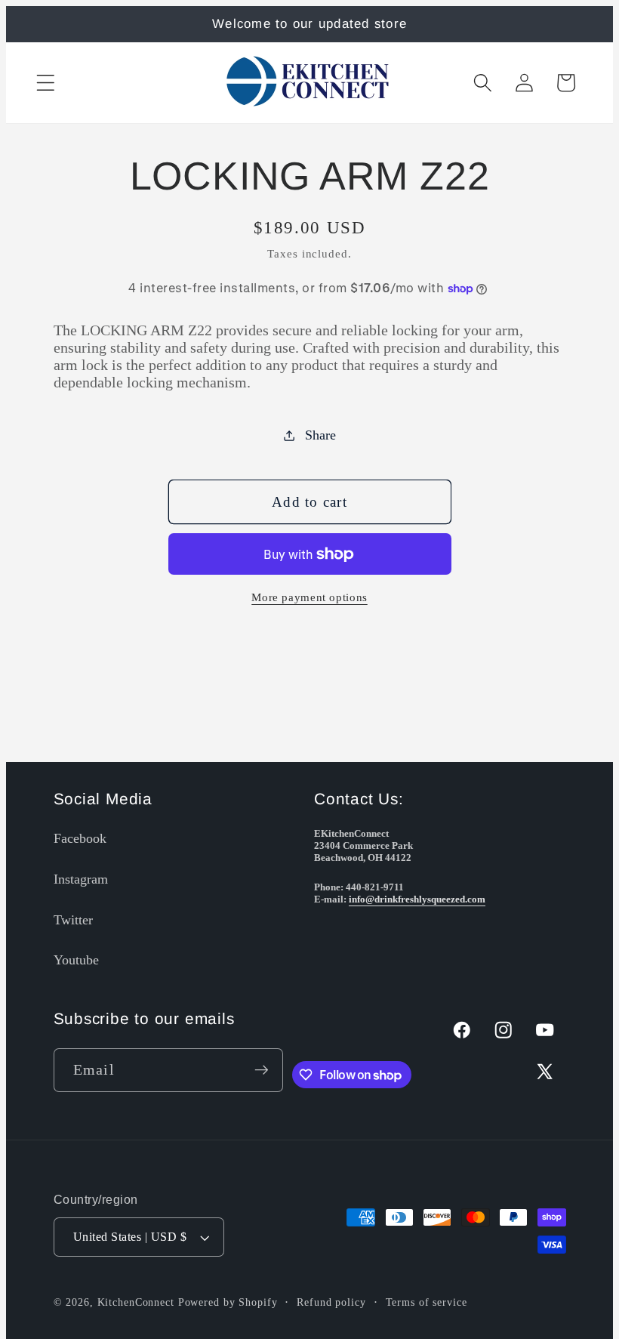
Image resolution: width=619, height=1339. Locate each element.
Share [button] (320, 435)
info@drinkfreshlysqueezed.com (417, 899)
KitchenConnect (135, 1302)
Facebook (80, 838)
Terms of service (426, 1302)
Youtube (76, 959)
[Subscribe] (261, 1070)
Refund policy (331, 1302)
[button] (45, 82)
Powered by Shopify (228, 1302)
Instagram (81, 879)
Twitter (73, 919)
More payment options (309, 597)
